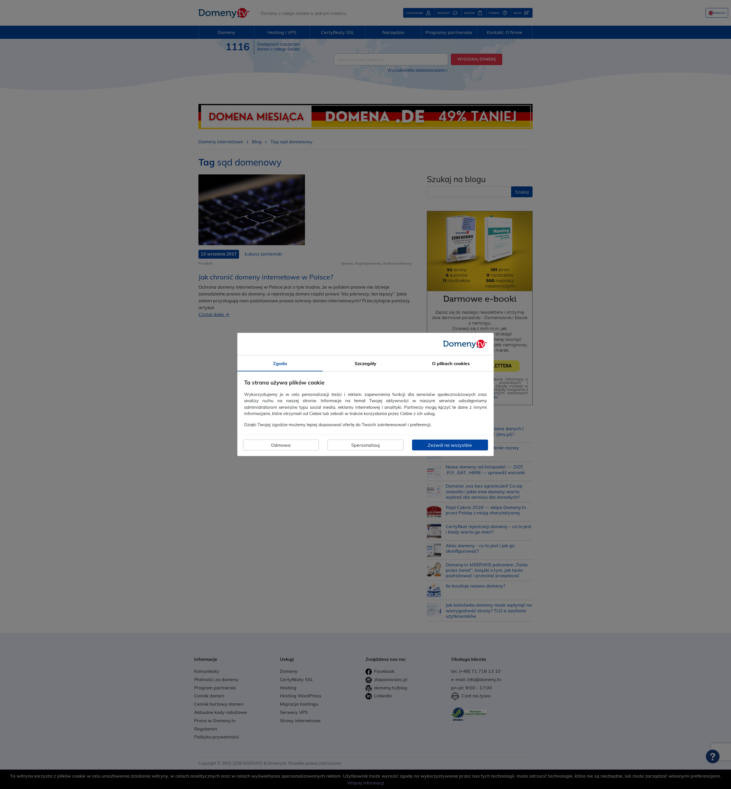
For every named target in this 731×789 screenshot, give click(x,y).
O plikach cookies (451, 363)
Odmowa (281, 445)
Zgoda (280, 363)
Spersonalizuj (365, 445)
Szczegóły (365, 363)
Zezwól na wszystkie (450, 445)
